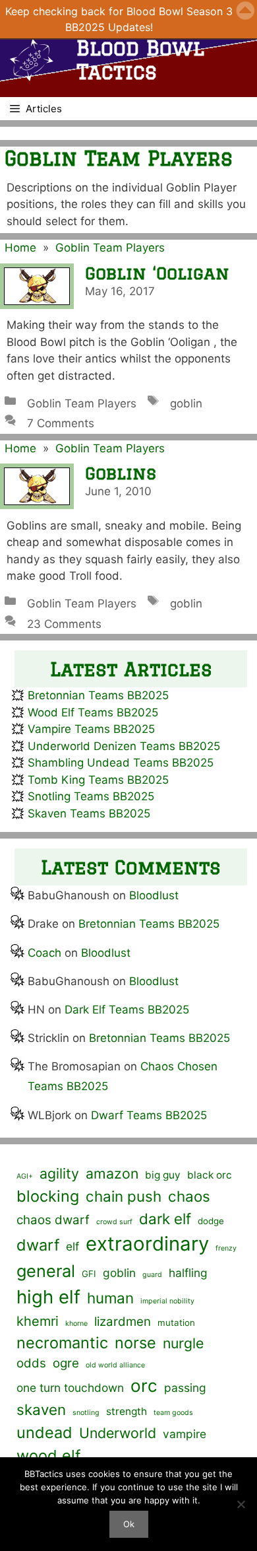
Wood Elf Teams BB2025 (93, 712)
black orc (209, 1175)
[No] (240, 1504)
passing (185, 1388)
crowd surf (114, 1222)
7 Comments (60, 423)
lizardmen (122, 1321)
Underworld (117, 1432)
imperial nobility (167, 1301)
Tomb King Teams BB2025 (98, 779)
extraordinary (147, 1243)
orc (143, 1385)
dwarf (37, 1245)
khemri (37, 1321)
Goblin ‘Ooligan (157, 273)
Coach (44, 952)
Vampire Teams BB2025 (91, 729)
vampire (184, 1434)
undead (44, 1432)
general (45, 1270)
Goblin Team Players (110, 247)
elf (72, 1246)
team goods (173, 1412)
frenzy (226, 1248)
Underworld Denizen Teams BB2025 (124, 746)
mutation (176, 1322)
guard (152, 1274)
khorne (76, 1323)
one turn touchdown (70, 1388)
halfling (188, 1273)
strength (126, 1411)
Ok (128, 1524)
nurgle (183, 1343)
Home (20, 247)
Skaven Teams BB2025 (89, 813)
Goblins (120, 473)
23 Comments (64, 624)
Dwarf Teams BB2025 (149, 1115)
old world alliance (115, 1365)
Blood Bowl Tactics (140, 59)
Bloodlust (154, 895)
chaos (189, 1196)
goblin (186, 403)
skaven (41, 1409)
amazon (112, 1173)
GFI (89, 1273)
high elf (48, 1297)
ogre (66, 1363)
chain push (123, 1196)
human (110, 1298)
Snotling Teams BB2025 (91, 796)
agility (59, 1173)
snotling (86, 1412)
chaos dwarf (53, 1219)
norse (135, 1342)
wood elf (48, 1455)
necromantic (62, 1342)
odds (31, 1363)
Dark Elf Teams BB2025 (127, 1009)
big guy (163, 1175)
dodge (211, 1221)
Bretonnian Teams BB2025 (98, 695)
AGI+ (24, 1176)
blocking (47, 1196)
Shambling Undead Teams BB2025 (121, 762)
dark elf (165, 1218)
